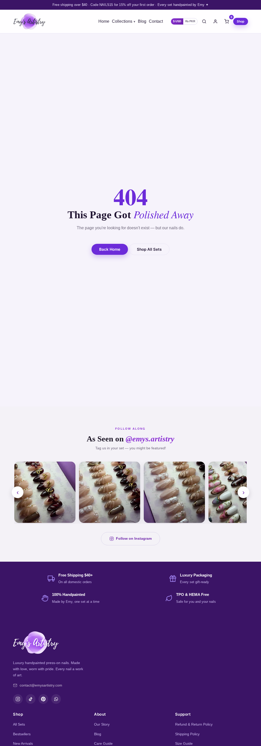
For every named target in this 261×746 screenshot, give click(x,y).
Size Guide (184, 743)
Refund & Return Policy (194, 724)
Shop (240, 21)
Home (103, 21)
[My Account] (215, 21)
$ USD (177, 21)
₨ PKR (190, 21)
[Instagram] (18, 699)
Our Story (102, 724)
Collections (122, 21)
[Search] (204, 21)
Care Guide (103, 743)
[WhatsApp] (56, 699)
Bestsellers (22, 734)
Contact (156, 21)
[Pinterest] (43, 699)
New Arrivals (23, 743)
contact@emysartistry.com (41, 685)
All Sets (19, 724)
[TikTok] (30, 699)
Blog (142, 21)
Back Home (109, 249)
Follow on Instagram (134, 538)
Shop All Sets (149, 249)
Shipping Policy (187, 734)
